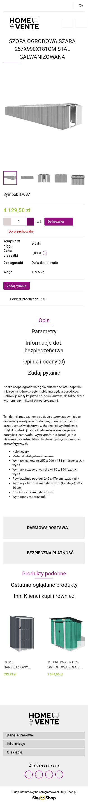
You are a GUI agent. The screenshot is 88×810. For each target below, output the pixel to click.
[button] (44, 735)
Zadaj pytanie (16, 286)
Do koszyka (56, 221)
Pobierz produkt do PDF (28, 299)
